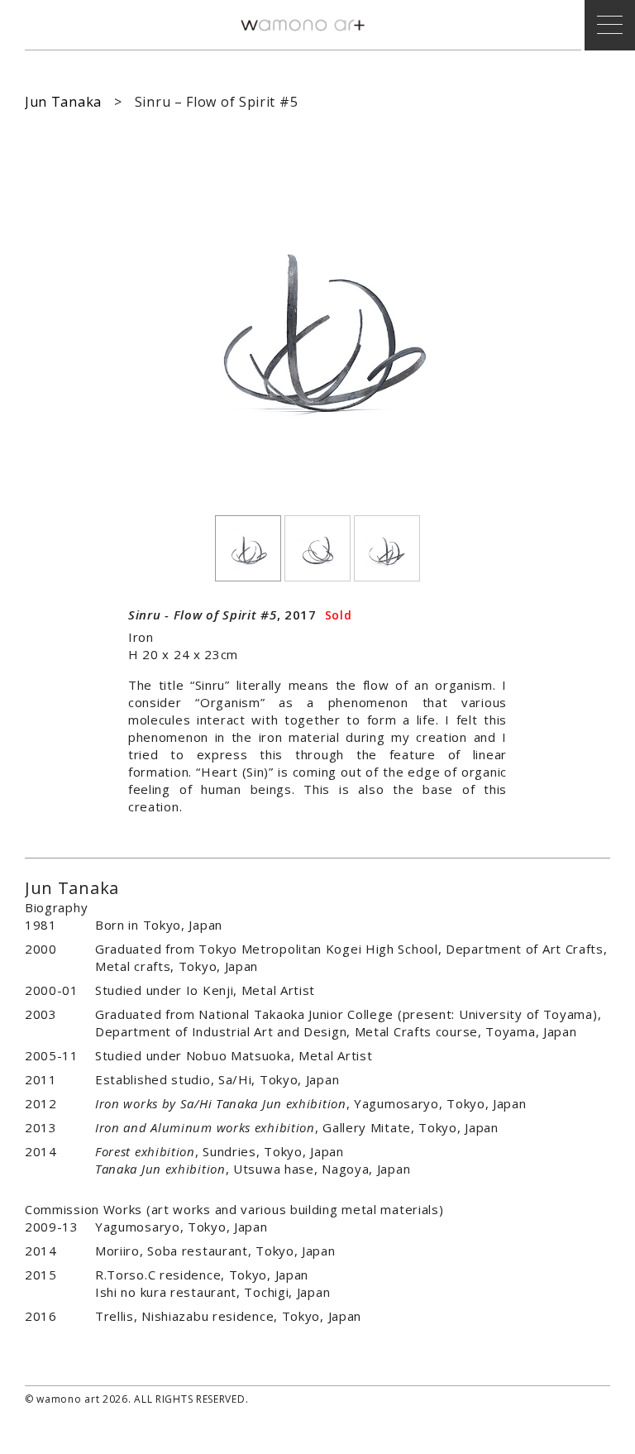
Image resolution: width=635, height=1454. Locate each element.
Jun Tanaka (63, 102)
